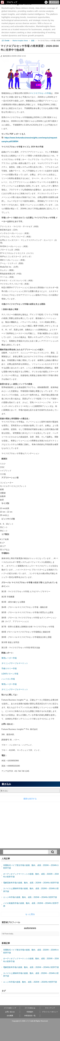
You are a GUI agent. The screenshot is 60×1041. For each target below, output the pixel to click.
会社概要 (10, 1015)
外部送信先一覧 (30, 1015)
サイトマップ (50, 1008)
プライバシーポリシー (50, 1012)
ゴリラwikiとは (30, 1008)
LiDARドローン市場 (9, 674)
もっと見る (30, 914)
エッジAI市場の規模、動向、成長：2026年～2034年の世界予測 (30, 897)
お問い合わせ (10, 1012)
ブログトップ (12, 2)
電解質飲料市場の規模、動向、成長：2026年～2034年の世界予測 (31, 883)
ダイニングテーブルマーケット (14, 663)
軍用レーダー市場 (9, 658)
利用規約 (30, 1012)
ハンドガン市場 (8, 679)
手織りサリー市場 (9, 668)
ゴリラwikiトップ (10, 1008)
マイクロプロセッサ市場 (40, 93)
